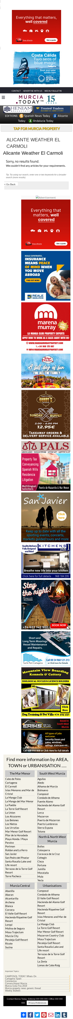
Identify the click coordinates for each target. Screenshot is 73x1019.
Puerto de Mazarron (49, 820)
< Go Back (9, 184)
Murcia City (12, 935)
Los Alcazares (13, 816)
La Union (10, 812)
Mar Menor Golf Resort (18, 831)
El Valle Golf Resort (16, 913)
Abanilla (9, 890)
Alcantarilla (11, 898)
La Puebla (10, 805)
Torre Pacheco (13, 876)
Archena (10, 902)
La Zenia (42, 961)
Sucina (9, 947)
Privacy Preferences (37, 1003)
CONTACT (16, 90)
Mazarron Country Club (51, 935)
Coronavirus (11, 981)
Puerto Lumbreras (48, 823)
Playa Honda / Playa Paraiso (16, 840)
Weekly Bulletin (12, 991)
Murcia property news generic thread (23, 988)
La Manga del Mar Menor (19, 801)
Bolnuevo (43, 790)
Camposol (43, 793)
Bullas (41, 846)
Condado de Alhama (49, 797)
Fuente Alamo (45, 801)
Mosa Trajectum (14, 932)
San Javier (11, 853)
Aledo (41, 782)
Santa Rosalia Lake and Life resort (18, 863)
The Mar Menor (20, 773)
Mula (40, 876)
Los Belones (12, 820)
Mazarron (43, 816)
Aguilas (42, 778)
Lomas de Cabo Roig (49, 965)
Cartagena (11, 782)
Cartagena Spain (13, 979)
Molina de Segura (15, 928)
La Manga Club (13, 797)
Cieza (41, 861)
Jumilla (41, 868)
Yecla (40, 880)
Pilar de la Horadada (16, 835)
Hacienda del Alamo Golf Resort (51, 807)
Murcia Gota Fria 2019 (16, 986)
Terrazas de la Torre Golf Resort (18, 870)
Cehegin (42, 857)
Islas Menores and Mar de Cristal (19, 792)
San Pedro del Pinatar (17, 857)
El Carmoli (11, 786)
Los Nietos (11, 823)
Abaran (9, 894)
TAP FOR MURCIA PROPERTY (36, 128)
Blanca (9, 905)
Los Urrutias (12, 827)
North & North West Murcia (52, 839)
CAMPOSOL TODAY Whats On (20, 976)
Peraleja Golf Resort (16, 939)
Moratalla (43, 872)
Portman (10, 846)
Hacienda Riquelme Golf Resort (18, 919)
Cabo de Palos (13, 778)
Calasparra (44, 850)
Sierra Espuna (45, 827)
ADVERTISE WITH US (32, 90)
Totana (41, 831)
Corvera (9, 909)
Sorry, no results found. (22, 161)
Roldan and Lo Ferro (16, 850)
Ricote (9, 943)
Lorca (41, 812)
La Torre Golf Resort (16, 808)
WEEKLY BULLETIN (53, 90)
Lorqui (8, 924)
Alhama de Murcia (48, 786)
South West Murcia (52, 773)
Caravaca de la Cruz (49, 853)
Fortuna (42, 865)
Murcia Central (20, 885)
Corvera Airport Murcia (16, 984)
